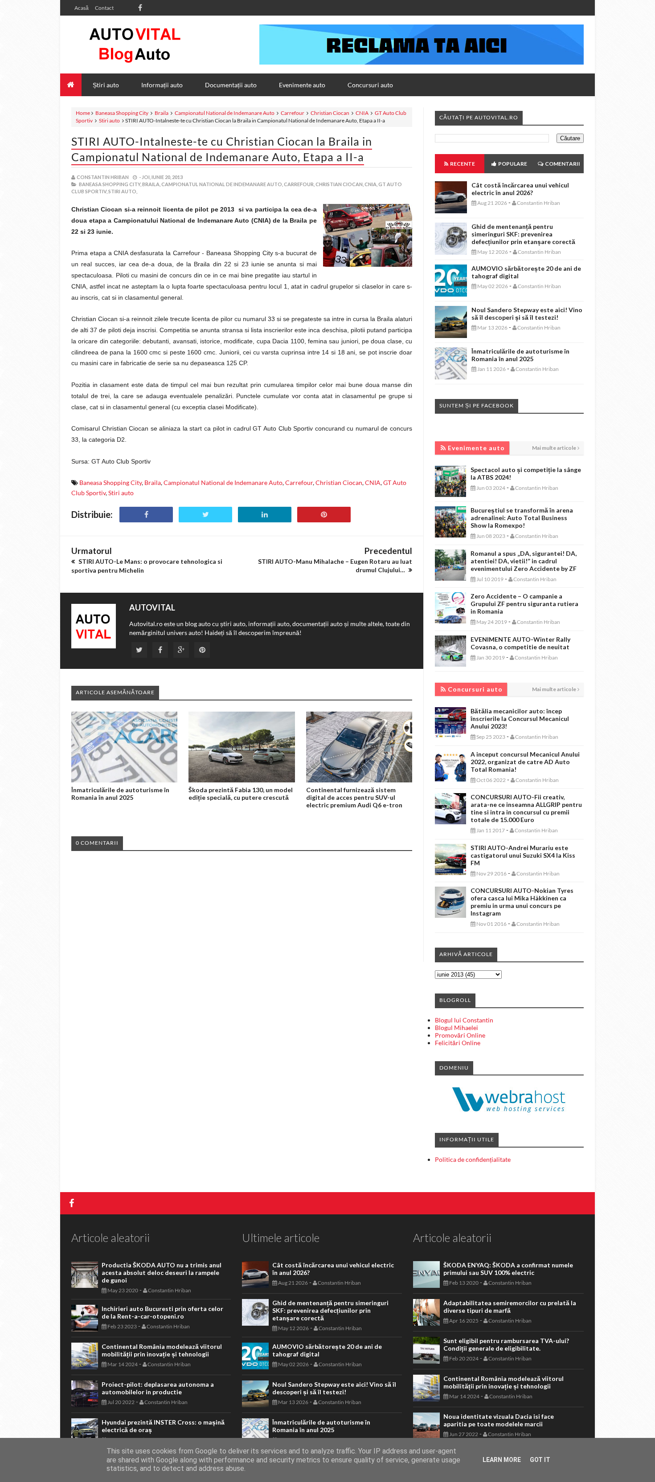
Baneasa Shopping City (121, 113)
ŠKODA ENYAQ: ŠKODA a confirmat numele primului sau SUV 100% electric (508, 1268)
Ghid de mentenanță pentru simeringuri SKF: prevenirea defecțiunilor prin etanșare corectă (523, 234)
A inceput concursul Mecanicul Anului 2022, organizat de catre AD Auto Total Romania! (525, 761)
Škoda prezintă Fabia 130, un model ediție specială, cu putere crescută (240, 793)
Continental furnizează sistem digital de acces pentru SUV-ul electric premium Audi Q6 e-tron (354, 797)
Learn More (502, 1459)
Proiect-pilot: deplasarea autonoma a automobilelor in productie (158, 1388)
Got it (540, 1459)
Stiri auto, (122, 191)
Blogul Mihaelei (456, 1027)
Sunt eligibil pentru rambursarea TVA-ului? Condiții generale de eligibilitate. (506, 1344)
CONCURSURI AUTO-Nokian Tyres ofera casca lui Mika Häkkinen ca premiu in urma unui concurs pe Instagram (522, 902)
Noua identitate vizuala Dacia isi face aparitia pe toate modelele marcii (498, 1420)
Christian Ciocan (330, 113)
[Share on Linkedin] (264, 514)
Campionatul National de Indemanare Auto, (222, 184)
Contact (104, 7)
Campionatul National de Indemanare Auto (224, 113)
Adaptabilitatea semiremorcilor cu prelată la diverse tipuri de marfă (509, 1306)
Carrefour (292, 113)
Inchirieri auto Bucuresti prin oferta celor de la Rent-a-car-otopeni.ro (162, 1312)
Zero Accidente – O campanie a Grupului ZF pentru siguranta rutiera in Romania (524, 603)
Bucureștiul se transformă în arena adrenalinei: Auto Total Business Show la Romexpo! (522, 517)
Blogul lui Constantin (464, 1020)
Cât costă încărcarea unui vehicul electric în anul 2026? (520, 188)
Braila (161, 113)
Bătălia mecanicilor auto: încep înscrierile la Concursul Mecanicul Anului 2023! (520, 718)
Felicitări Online (457, 1042)
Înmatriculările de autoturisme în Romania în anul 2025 (120, 793)
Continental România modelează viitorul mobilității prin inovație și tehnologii (162, 1350)
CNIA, (370, 184)
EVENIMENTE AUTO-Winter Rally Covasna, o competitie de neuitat (520, 643)
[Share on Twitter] (205, 514)
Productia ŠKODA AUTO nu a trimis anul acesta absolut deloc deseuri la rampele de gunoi (161, 1272)
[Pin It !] (324, 514)
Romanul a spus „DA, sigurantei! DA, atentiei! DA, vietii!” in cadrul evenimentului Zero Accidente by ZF (524, 561)
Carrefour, (299, 184)
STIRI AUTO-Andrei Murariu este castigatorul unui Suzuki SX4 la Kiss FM (523, 855)
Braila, (151, 184)
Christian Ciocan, (339, 184)
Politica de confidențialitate (473, 1159)
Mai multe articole (554, 447)
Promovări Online (460, 1035)
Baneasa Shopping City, (110, 184)
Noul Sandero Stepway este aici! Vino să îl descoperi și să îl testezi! (526, 313)
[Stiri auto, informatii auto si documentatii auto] (134, 44)
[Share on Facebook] (146, 514)
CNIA (362, 113)
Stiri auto (109, 120)
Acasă (81, 7)
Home (83, 113)
